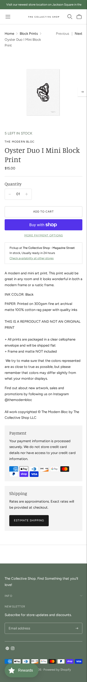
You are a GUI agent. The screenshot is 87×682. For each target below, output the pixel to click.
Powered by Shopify (57, 669)
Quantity (13, 183)
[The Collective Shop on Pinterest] (7, 649)
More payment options (43, 235)
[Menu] (8, 17)
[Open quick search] (70, 17)
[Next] (82, 92)
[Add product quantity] (10, 194)
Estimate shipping (29, 520)
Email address (18, 623)
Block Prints (29, 33)
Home (9, 33)
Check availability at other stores (32, 258)
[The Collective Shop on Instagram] (12, 649)
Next (78, 33)
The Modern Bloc (20, 141)
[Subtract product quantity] (27, 194)
